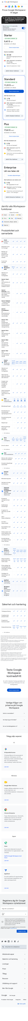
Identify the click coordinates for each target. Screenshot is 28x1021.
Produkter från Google (7, 999)
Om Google (12, 995)
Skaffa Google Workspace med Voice (12, 856)
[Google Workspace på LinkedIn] (8, 942)
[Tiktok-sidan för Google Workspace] (18, 942)
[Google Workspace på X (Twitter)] (2, 942)
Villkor (24, 999)
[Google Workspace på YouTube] (5, 942)
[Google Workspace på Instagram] (12, 942)
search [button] (3, 947)
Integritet (18, 999)
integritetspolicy (13, 928)
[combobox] (14, 914)
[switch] (23, 28)
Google (4, 995)
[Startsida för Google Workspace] (11, 2)
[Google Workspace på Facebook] (15, 942)
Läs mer (6, 767)
